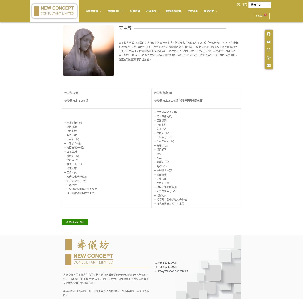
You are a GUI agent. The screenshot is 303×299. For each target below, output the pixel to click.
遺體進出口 (114, 11)
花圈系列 (151, 11)
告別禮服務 (92, 11)
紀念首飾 (135, 11)
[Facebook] (269, 34)
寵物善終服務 (173, 11)
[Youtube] (269, 42)
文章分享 (193, 11)
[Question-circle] (269, 57)
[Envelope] (269, 65)
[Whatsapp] (269, 50)
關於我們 (209, 11)
